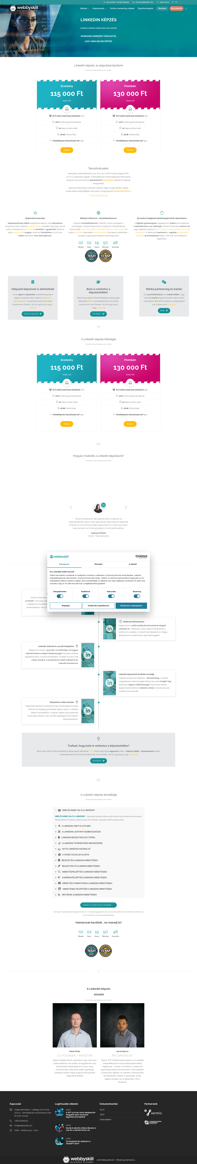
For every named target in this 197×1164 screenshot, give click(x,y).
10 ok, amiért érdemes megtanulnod (109, 229)
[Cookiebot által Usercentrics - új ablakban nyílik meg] (137, 556)
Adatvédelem (105, 1119)
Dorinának (171, 304)
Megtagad (66, 606)
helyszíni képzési (100, 232)
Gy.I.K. (102, 1110)
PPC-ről (29, 229)
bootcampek (18, 232)
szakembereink (34, 226)
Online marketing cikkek (122, 8)
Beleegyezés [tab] (64, 564)
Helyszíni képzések (31, 314)
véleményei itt (86, 229)
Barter (162, 311)
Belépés (162, 8)
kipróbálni (78, 232)
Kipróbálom (176, 8)
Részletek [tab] (98, 564)
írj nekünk (100, 308)
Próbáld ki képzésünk (98, 196)
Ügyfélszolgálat (145, 8)
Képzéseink (98, 8)
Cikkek (68, 1110)
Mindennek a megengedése (131, 606)
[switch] (85, 596)
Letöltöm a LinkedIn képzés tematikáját (97, 905)
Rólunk (83, 8)
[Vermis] (165, 1112)
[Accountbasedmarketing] (165, 1122)
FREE (90, 301)
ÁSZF (102, 1115)
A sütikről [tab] (133, 564)
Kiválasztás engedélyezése (98, 606)
